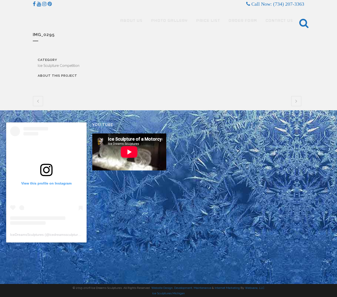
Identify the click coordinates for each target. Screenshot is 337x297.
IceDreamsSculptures (27, 235)
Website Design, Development (171, 288)
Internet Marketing (227, 288)
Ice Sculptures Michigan (168, 293)
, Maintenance (201, 288)
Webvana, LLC (254, 288)
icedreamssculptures (65, 235)
